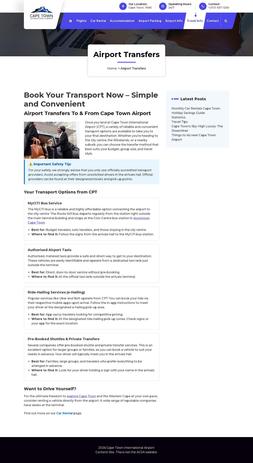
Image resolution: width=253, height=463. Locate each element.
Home (112, 68)
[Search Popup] (226, 21)
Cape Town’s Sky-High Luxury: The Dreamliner (197, 128)
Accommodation (122, 21)
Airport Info (174, 21)
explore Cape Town (81, 396)
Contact (213, 21)
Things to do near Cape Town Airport (194, 137)
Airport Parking (150, 21)
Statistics (179, 117)
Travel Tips (180, 122)
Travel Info (195, 21)
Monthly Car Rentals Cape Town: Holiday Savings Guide (196, 111)
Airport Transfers (47, 113)
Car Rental (98, 21)
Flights (81, 21)
